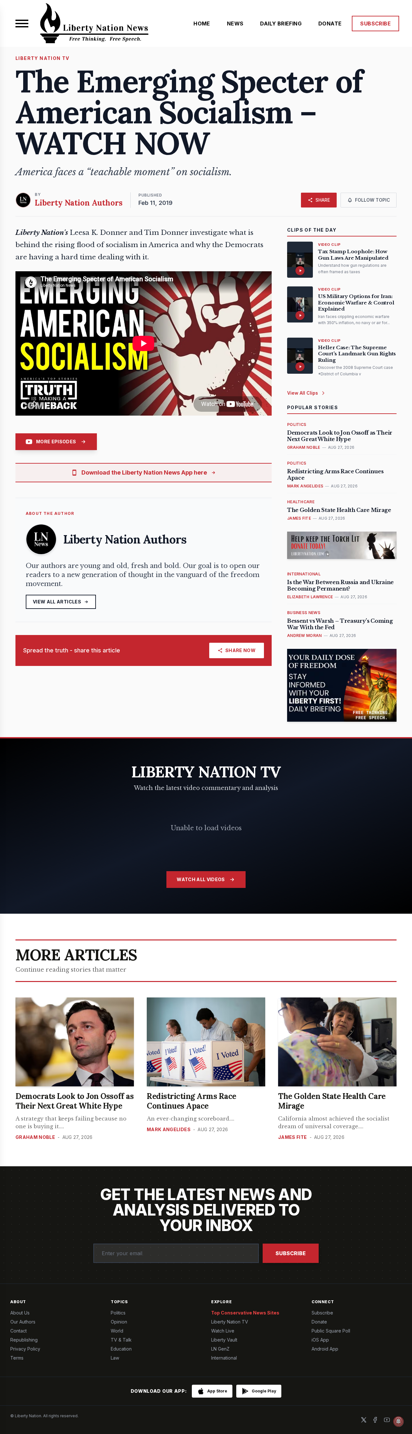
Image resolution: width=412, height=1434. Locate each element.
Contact (18, 1330)
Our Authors (22, 1321)
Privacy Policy (25, 1349)
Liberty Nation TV (229, 1321)
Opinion (119, 1321)
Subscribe (291, 1253)
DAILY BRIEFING (281, 23)
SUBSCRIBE (375, 23)
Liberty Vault (224, 1340)
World (117, 1330)
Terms (16, 1358)
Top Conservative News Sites (245, 1312)
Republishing (24, 1340)
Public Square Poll (331, 1330)
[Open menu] (22, 23)
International (224, 1358)
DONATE (330, 23)
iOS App (320, 1340)
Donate (319, 1321)
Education (121, 1349)
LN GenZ (220, 1349)
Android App (325, 1349)
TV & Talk (121, 1340)
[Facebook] (375, 1420)
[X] (363, 1420)
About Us (20, 1312)
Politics (118, 1312)
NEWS (235, 23)
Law (115, 1358)
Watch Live (222, 1330)
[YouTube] (387, 1420)
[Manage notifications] (398, 1421)
